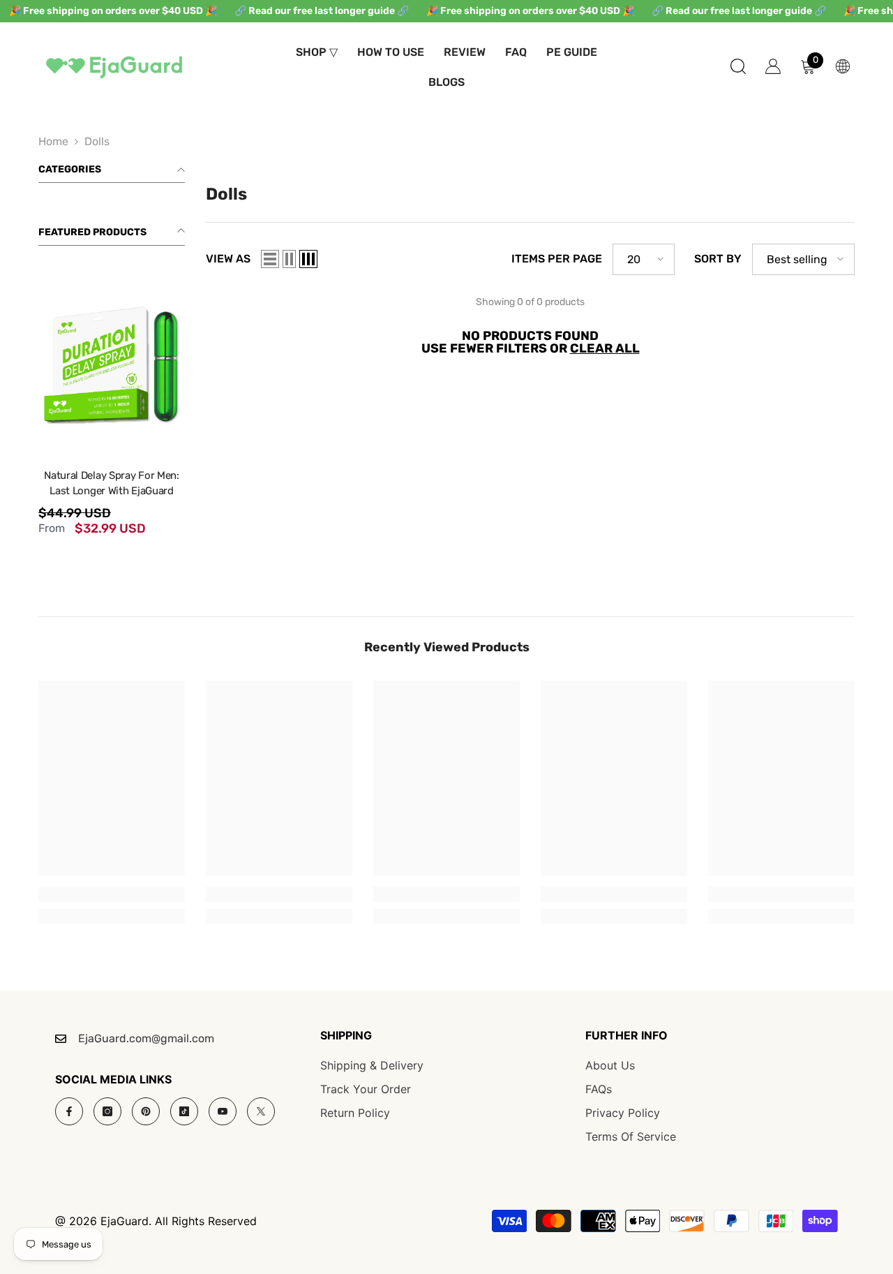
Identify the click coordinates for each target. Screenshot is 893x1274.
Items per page (556, 259)
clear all (605, 348)
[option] (111, 407)
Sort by (718, 259)
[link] (111, 894)
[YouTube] (223, 1111)
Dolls (97, 141)
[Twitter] (261, 1111)
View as (228, 259)
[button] (270, 259)
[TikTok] (184, 1111)
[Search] (738, 66)
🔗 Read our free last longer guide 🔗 (321, 11)
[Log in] (773, 66)
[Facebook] (69, 1111)
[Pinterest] (146, 1111)
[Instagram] (107, 1111)
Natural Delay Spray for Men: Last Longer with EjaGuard (111, 483)
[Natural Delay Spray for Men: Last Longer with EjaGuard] (111, 362)
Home (53, 141)
